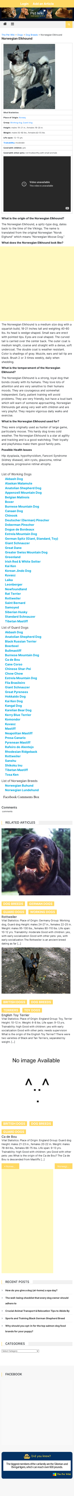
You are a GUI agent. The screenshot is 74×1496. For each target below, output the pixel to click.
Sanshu (10, 760)
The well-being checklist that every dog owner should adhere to (36, 1300)
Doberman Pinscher (19, 525)
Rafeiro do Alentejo (19, 747)
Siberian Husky (16, 612)
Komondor (12, 719)
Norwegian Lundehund (22, 790)
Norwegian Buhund (19, 785)
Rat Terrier (13, 593)
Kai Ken (10, 566)
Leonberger (13, 584)
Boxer (9, 502)
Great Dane (13, 548)
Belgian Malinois (17, 497)
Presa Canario (15, 738)
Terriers (10, 1010)
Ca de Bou (12, 659)
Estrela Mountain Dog (21, 534)
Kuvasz (10, 575)
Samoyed (12, 607)
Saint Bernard (15, 603)
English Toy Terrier (15, 1015)
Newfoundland (16, 589)
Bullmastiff (13, 650)
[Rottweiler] (37, 862)
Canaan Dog (14, 511)
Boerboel (12, 646)
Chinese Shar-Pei (18, 669)
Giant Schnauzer (17, 543)
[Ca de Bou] (37, 1080)
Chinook (11, 515)
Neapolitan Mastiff (19, 733)
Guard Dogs (13, 912)
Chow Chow (14, 673)
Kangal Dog (13, 705)
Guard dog (27, 122)
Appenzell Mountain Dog (23, 492)
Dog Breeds (13, 904)
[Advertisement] (37, 283)
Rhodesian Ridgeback (21, 751)
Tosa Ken (12, 774)
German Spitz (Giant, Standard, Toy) (31, 538)
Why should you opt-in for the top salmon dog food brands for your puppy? (35, 1328)
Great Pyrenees (16, 692)
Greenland (12, 557)
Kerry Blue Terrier (18, 715)
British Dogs (14, 1002)
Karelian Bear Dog (18, 710)
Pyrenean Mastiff (17, 742)
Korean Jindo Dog (18, 571)
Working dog (16, 122)
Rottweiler (13, 598)
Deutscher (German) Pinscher (27, 520)
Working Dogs (42, 912)
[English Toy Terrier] (37, 970)
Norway (22, 117)
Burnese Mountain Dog (22, 506)
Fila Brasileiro (15, 683)
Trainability (8, 142)
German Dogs (40, 904)
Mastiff (10, 728)
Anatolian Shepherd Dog (23, 488)
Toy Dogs (32, 1010)
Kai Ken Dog (14, 701)
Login (24, 4)
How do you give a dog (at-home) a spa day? (31, 1290)
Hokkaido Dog (15, 696)
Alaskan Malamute (18, 483)
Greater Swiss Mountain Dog (26, 552)
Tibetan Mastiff (16, 621)
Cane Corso (13, 664)
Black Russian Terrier (20, 641)
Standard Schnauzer (20, 616)
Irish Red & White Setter (23, 561)
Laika (9, 580)
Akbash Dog (14, 479)
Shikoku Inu (13, 765)
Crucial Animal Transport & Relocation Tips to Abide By (37, 1310)
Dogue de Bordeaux (19, 529)
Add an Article (43, 4)
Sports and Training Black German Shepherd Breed (35, 1318)
